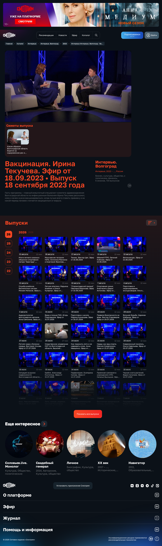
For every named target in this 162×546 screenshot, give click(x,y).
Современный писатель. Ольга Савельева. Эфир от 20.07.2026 (134, 346)
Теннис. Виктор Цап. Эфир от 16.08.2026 (82, 258)
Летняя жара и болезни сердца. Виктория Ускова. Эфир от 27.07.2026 (30, 346)
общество (118, 176)
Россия (119, 171)
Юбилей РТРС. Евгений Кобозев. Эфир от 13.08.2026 (107, 259)
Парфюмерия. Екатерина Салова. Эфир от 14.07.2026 (82, 375)
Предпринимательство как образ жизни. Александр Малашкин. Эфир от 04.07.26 (81, 404)
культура (107, 176)
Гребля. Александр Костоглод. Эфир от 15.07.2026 (53, 375)
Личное (72, 463)
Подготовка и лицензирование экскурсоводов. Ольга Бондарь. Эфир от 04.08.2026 (132, 290)
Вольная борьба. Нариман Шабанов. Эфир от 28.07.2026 (134, 317)
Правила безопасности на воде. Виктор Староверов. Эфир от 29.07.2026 (108, 317)
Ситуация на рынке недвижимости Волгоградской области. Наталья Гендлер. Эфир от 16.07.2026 (30, 377)
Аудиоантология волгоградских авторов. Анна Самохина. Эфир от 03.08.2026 (29, 318)
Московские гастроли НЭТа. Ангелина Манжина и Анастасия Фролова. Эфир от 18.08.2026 (56, 260)
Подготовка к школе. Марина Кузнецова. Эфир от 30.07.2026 (82, 317)
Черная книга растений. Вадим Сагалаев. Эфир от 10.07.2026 (134, 375)
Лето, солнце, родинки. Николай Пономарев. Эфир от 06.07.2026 (55, 403)
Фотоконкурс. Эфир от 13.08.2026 (133, 258)
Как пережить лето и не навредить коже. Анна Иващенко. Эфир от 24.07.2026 (81, 347)
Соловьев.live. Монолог (16, 464)
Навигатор (137, 463)
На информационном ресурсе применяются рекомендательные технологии (128, 539)
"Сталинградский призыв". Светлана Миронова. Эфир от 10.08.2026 (82, 288)
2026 (30, 232)
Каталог (20, 44)
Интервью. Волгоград (49, 44)
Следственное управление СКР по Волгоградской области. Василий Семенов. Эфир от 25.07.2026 (56, 348)
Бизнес (98, 176)
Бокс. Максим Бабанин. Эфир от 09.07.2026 (29, 402)
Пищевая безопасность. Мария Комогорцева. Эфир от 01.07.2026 (133, 403)
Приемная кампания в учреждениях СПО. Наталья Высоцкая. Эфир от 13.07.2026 (108, 376)
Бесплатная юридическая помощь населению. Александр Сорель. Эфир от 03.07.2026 (108, 404)
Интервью (32, 44)
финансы (112, 178)
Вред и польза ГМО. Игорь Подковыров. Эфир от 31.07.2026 (56, 317)
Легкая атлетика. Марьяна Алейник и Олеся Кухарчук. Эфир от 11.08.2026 (56, 289)
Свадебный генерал (44, 464)
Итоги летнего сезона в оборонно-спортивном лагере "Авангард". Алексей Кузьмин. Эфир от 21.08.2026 (29, 261)
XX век (103, 463)
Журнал (11, 518)
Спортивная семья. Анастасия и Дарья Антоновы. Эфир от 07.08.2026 (105, 289)
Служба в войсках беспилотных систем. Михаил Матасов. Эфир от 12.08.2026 (30, 289)
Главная (9, 44)
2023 (65, 44)
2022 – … (110, 171)
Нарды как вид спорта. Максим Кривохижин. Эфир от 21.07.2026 (107, 346)
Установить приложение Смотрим (73, 485)
